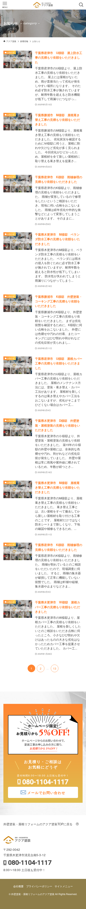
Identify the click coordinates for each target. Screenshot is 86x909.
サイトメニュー (64, 886)
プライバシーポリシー (39, 886)
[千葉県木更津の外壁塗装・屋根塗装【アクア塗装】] (43, 5)
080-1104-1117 (45, 782)
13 (54, 668)
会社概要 (18, 886)
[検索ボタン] (81, 5)
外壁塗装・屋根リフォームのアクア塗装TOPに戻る (39, 824)
